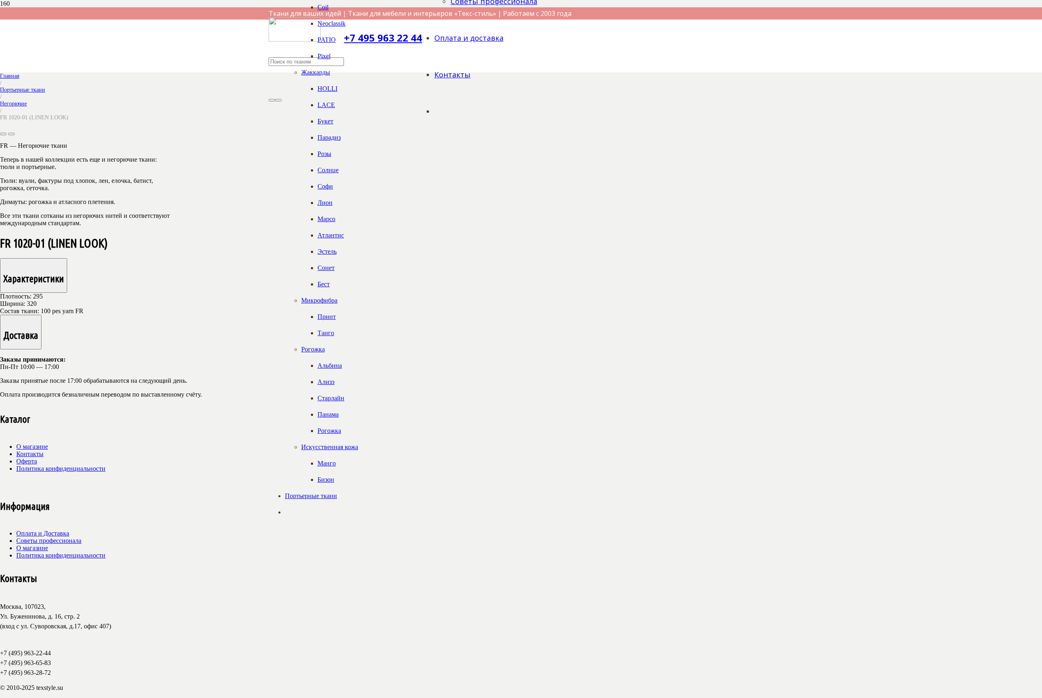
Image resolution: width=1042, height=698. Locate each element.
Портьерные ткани (22, 89)
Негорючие (13, 103)
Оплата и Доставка (42, 533)
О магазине (32, 446)
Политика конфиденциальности (60, 468)
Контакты (30, 453)
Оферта (26, 461)
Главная (9, 75)
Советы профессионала (48, 540)
